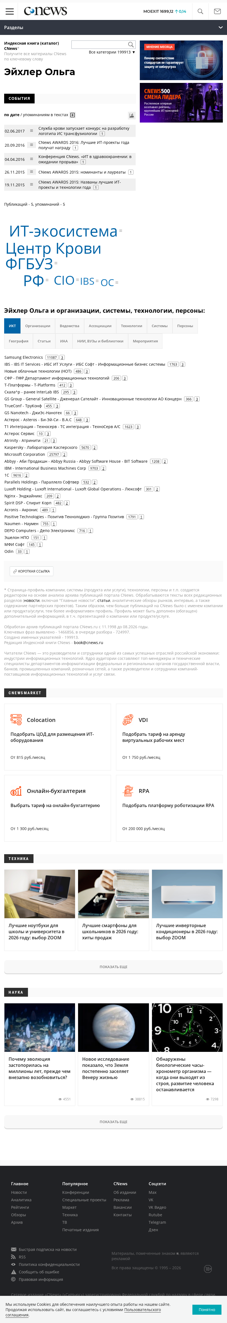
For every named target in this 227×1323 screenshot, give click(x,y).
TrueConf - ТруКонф (23, 405)
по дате (11, 114)
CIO (64, 279)
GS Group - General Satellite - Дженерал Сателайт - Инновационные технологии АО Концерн (93, 398)
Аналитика (21, 1199)
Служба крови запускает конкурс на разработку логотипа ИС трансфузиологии (83, 131)
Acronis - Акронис (21, 509)
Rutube (155, 1214)
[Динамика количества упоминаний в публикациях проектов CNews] (132, 115)
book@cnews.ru (88, 642)
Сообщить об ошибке (39, 1271)
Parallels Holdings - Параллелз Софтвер (41, 482)
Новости (19, 1192)
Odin (9, 551)
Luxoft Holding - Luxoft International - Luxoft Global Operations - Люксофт (73, 489)
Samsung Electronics (23, 357)
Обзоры (18, 1214)
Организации (37, 325)
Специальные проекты (84, 1199)
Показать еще (113, 966)
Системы (160, 325)
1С (6, 475)
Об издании (125, 1192)
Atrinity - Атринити (22, 440)
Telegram (157, 1222)
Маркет (69, 1207)
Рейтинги (20, 1207)
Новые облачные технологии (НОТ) (37, 371)
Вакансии (123, 1207)
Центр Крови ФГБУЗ (53, 255)
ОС (107, 282)
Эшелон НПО (16, 537)
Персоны (185, 325)
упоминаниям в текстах (45, 114)
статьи (103, 600)
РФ (33, 279)
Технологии (131, 325)
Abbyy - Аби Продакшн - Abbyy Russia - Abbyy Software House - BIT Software (76, 461)
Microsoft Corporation (24, 454)
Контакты (123, 1214)
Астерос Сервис (19, 433)
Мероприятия (145, 341)
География (18, 341)
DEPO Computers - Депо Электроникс (39, 530)
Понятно (207, 1309)
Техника (70, 1214)
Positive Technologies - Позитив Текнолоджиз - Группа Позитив (64, 516)
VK (151, 1199)
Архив (17, 1222)
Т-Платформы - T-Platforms (29, 385)
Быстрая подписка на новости (48, 1249)
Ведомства (69, 325)
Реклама (121, 1199)
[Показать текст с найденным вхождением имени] (72, 115)
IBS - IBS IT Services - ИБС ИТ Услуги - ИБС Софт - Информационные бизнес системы (84, 364)
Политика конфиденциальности (49, 1264)
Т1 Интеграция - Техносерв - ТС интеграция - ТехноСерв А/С (62, 426)
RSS (22, 1257)
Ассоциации (100, 325)
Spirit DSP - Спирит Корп (27, 502)
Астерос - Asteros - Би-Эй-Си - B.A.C (38, 419)
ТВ (64, 1222)
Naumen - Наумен (21, 523)
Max (152, 1192)
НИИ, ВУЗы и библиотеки (100, 341)
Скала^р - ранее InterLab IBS (31, 392)
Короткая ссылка (34, 571)
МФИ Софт (14, 544)
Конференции (75, 1192)
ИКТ (12, 325)
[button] (200, 11)
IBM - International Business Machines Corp (45, 468)
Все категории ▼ (112, 52)
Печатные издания (80, 1229)
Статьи (44, 341)
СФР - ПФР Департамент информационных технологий (56, 378)
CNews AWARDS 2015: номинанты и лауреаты (82, 172)
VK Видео (157, 1207)
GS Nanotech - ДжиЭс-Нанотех (33, 412)
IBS (87, 281)
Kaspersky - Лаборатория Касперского (40, 447)
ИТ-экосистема (63, 230)
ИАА (64, 341)
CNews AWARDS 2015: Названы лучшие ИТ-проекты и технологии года (79, 184)
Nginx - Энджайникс (23, 495)
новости (32, 600)
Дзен (153, 1229)
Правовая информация (41, 1279)
